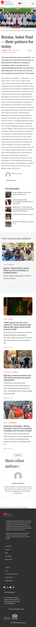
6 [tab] (20, 288)
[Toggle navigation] (32, 3)
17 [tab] (10, 497)
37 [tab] (28, 499)
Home (3, 30)
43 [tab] (18, 502)
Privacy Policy (9, 577)
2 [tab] (10, 288)
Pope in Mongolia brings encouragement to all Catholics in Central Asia (23, 201)
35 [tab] (23, 499)
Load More (18, 455)
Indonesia (12, 423)
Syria (15, 372)
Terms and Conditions (11, 574)
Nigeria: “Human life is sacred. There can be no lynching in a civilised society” (16, 270)
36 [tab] (25, 499)
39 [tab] (33, 499)
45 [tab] (23, 502)
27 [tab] (3, 499)
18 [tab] (13, 497)
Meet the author (11, 180)
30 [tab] (10, 499)
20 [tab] (18, 497)
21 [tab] (20, 497)
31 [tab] (13, 499)
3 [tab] (13, 288)
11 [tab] (28, 495)
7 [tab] (23, 288)
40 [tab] (10, 502)
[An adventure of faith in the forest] (8, 217)
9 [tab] (28, 288)
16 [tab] (8, 497)
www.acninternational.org (16, 609)
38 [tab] (30, 499)
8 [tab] (25, 288)
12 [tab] (30, 495)
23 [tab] (25, 497)
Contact (7, 567)
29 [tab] (8, 499)
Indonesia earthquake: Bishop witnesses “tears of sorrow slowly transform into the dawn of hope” (18, 428)
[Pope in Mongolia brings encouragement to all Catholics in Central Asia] (8, 202)
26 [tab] (33, 497)
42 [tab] (15, 502)
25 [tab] (30, 497)
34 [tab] (20, 499)
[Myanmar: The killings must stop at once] (8, 224)
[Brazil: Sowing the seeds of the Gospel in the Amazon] (8, 195)
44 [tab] (20, 502)
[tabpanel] (18, 263)
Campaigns (8, 556)
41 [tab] (13, 502)
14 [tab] (3, 497)
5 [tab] (18, 288)
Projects (11, 507)
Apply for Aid (8, 559)
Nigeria (11, 264)
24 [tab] (28, 497)
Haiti (11, 319)
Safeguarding (9, 581)
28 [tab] (5, 499)
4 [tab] (15, 288)
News (7, 30)
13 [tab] (33, 495)
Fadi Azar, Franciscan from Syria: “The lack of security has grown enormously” (17, 377)
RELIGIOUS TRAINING (21, 507)
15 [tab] (5, 497)
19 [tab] (15, 497)
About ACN (8, 546)
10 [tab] (25, 495)
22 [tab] (23, 497)
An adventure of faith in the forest (23, 214)
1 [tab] (8, 288)
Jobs (6, 571)
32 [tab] (15, 499)
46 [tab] (25, 502)
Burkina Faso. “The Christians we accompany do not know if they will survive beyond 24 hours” (23, 209)
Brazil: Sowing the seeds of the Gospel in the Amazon (22, 193)
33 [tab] (18, 499)
